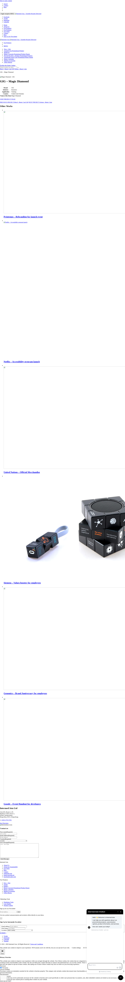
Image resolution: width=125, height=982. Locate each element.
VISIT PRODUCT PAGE (7, 99)
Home (5, 25)
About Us (6, 26)
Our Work (7, 31)
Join (19, 912)
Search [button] (6, 4)
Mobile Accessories (9, 60)
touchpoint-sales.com (10, 877)
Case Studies (7, 904)
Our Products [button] (7, 30)
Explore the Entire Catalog (7, 65)
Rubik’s (6, 886)
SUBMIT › (3, 933)
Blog (5, 7)
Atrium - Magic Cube (40, 102)
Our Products (7, 28)
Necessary (5, 968)
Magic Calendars (9, 59)
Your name (6, 832)
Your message (7, 842)
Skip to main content (6, 1)
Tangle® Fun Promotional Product (14, 51)
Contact (6, 33)
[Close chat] (120, 977)
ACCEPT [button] (86, 948)
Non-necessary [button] (4, 974)
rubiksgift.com (8, 873)
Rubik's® (7, 52)
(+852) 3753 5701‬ (6, 820)
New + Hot (7, 49)
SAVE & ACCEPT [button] (5, 981)
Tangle (6, 884)
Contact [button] (6, 5)
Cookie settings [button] (76, 948)
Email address (7, 835)
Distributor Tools (8, 902)
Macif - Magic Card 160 (14, 102)
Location (4, 930)
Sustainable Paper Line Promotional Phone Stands (18, 57)
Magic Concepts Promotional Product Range (17, 54)
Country (5, 839)
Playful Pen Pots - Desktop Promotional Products (18, 56)
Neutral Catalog (8, 905)
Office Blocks (8, 62)
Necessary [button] (3, 966)
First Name (4, 928)
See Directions (4, 823)
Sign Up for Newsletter (10, 36)
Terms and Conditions (36, 944)
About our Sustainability (11, 867)
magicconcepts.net (9, 875)
